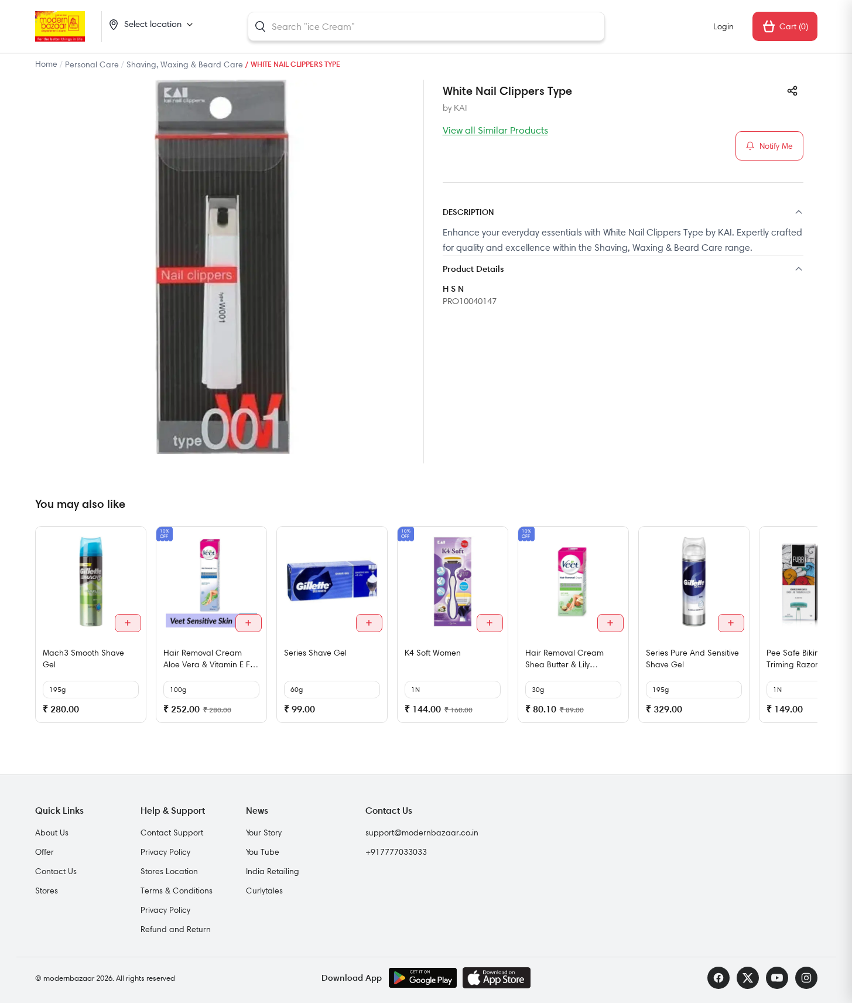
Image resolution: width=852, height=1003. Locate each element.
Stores (46, 890)
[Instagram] (806, 978)
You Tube (262, 852)
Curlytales (264, 890)
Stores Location (169, 871)
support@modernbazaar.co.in (421, 832)
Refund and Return (176, 929)
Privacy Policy (165, 852)
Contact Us (56, 871)
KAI (460, 108)
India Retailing (272, 871)
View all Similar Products (495, 130)
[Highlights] (623, 269)
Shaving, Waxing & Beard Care (184, 64)
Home (46, 64)
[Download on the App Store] (497, 978)
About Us (52, 832)
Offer (44, 852)
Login (723, 26)
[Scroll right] (806, 629)
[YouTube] (777, 978)
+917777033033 (396, 852)
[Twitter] (748, 978)
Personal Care (92, 64)
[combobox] (426, 26)
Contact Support (172, 832)
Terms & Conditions (177, 890)
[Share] (792, 91)
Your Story (264, 832)
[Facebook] (718, 978)
